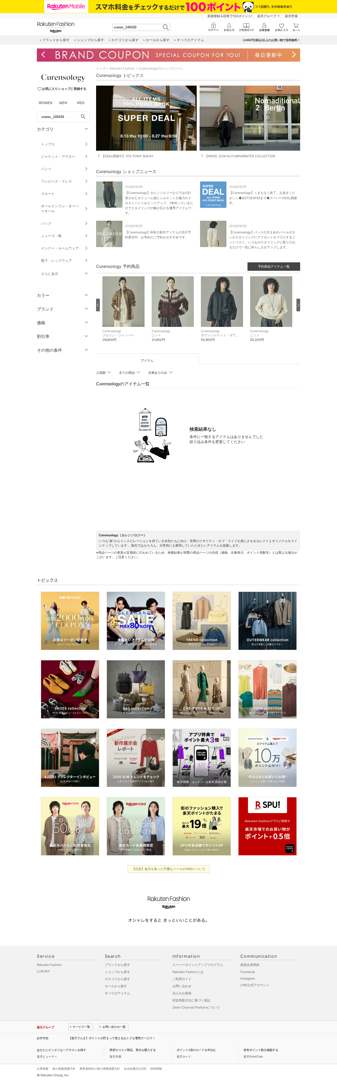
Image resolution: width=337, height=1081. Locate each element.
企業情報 (42, 1068)
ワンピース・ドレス (56, 181)
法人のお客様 (181, 993)
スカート (48, 193)
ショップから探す (117, 972)
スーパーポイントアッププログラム (197, 965)
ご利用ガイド (181, 979)
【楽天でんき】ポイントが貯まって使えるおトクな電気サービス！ (111, 1038)
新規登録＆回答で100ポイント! (229, 16)
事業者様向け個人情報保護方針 (100, 1068)
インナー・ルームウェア (60, 248)
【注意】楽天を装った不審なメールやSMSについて (168, 869)
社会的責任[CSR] (135, 1068)
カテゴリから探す (117, 979)
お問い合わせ (181, 986)
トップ (101, 68)
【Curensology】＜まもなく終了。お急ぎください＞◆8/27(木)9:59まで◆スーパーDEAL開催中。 (263, 198)
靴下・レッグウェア (56, 260)
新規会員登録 (249, 965)
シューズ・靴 (51, 236)
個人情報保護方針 (64, 1068)
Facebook (247, 972)
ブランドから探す (117, 965)
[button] (124, 313)
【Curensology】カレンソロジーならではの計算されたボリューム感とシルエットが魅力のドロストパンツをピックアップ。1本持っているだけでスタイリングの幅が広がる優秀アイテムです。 (159, 203)
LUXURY (43, 971)
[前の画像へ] (98, 305)
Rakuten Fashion (122, 68)
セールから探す (116, 986)
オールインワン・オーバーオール (60, 208)
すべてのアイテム (117, 993)
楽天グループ (266, 16)
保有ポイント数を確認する (261, 1050)
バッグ (46, 223)
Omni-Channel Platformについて (196, 1007)
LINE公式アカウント (254, 985)
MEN (63, 103)
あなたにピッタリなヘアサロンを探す (61, 1050)
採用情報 (156, 1068)
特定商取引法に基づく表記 (191, 1000)
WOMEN (45, 103)
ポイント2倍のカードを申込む (196, 1050)
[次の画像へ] (298, 305)
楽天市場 (291, 16)
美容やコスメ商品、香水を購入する (133, 1050)
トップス (48, 144)
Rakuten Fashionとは (188, 972)
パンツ (46, 169)
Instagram (247, 978)
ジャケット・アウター (58, 156)
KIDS (81, 103)
